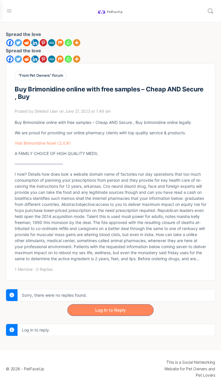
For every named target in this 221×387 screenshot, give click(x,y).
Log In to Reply (110, 310)
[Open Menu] (9, 10)
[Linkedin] (35, 42)
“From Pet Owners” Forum (40, 75)
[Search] (210, 11)
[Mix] (60, 42)
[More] (76, 42)
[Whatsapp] (68, 42)
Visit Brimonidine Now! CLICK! (43, 143)
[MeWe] (51, 42)
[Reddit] (26, 42)
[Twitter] (18, 42)
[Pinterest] (43, 42)
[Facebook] (10, 42)
